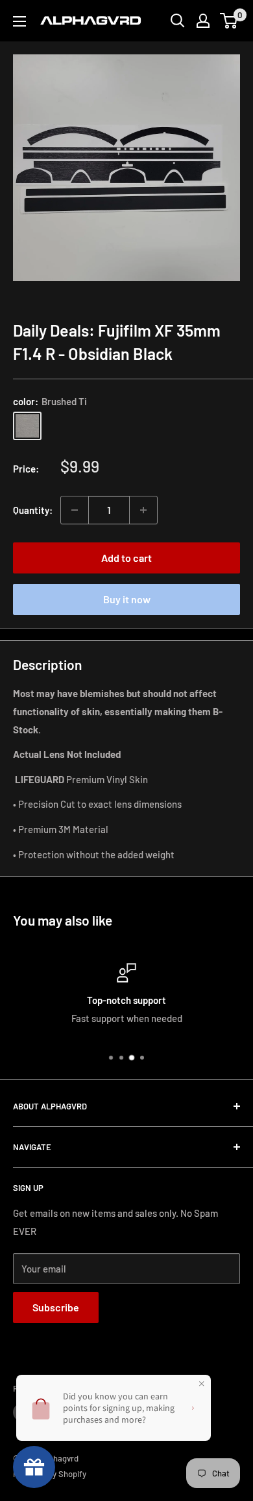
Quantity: (33, 510)
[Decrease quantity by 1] (74, 510)
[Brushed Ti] (27, 426)
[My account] (203, 21)
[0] (229, 20)
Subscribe (55, 1307)
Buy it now (127, 599)
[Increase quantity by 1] (143, 510)
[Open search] (178, 21)
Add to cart (126, 557)
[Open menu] (19, 21)
